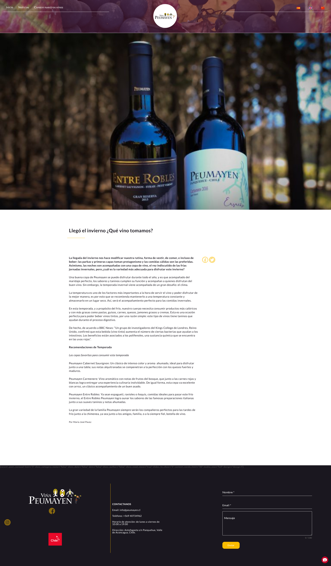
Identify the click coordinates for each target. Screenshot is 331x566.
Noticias (23, 7)
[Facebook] (205, 260)
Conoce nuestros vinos (48, 7)
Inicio (9, 7)
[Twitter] (212, 260)
